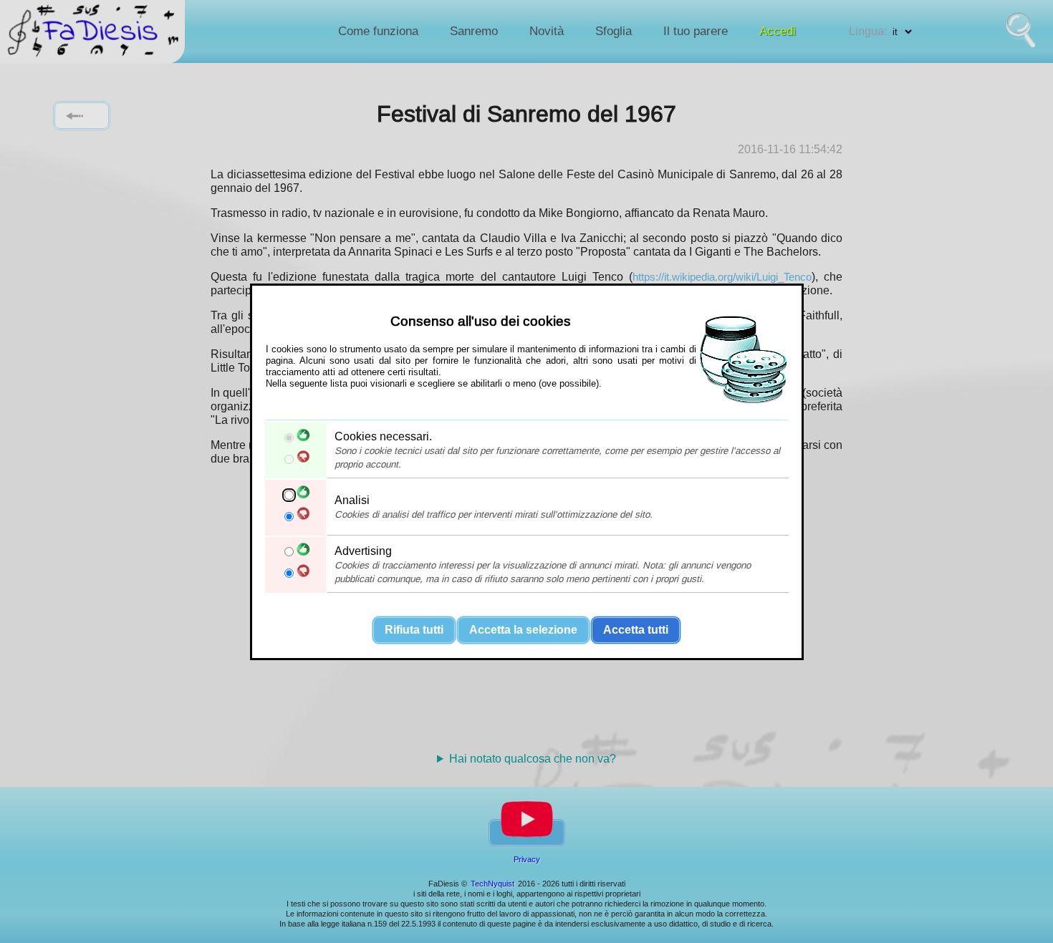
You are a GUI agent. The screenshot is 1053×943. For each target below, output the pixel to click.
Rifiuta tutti (414, 629)
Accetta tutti (635, 629)
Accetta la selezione (523, 629)
